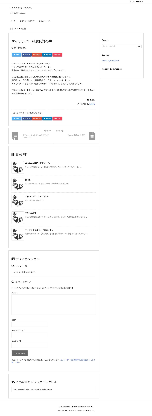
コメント (15, 293)
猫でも (28, 179)
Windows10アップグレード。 (38, 163)
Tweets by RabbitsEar (110, 60)
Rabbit (92, 104)
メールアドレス (18, 330)
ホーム (14, 29)
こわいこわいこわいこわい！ (37, 196)
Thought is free (89, 410)
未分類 (23, 29)
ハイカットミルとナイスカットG (39, 230)
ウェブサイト (16, 341)
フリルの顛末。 (31, 213)
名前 (14, 320)
